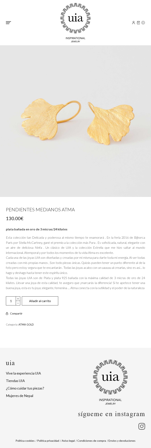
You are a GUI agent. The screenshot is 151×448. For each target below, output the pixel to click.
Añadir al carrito (40, 301)
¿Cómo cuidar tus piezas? (25, 388)
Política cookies (25, 440)
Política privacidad (48, 440)
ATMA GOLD (26, 324)
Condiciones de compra (91, 440)
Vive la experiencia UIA (23, 373)
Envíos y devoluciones (122, 440)
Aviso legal (68, 440)
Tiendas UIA (15, 380)
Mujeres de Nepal (19, 395)
